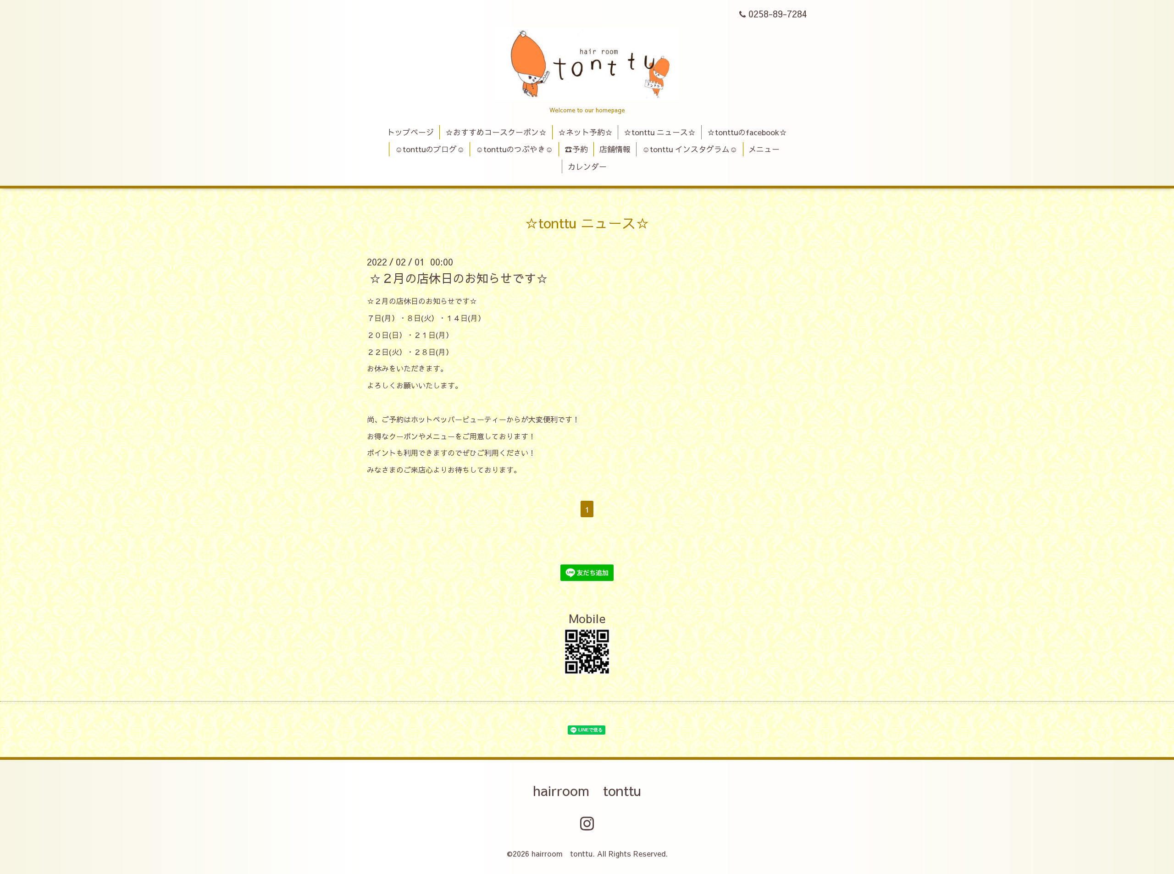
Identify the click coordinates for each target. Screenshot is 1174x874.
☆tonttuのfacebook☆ (747, 132)
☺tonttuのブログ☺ (430, 149)
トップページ (410, 132)
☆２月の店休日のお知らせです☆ (458, 278)
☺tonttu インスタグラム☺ (689, 149)
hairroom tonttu (587, 790)
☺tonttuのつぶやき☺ (514, 149)
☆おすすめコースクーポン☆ (496, 132)
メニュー (764, 149)
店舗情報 (615, 149)
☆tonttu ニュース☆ (660, 132)
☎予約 (576, 149)
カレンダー (587, 166)
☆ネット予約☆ (585, 132)
